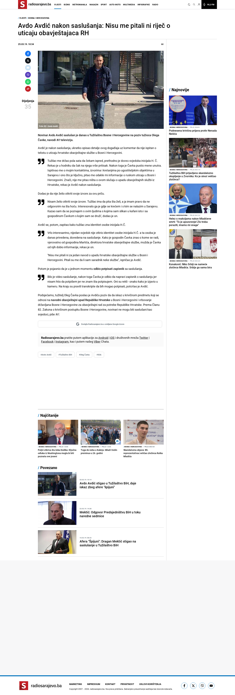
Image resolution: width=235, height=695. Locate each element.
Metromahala (79, 4)
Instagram (62, 341)
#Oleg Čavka (84, 354)
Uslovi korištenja (150, 684)
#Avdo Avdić (46, 354)
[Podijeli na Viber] (28, 75)
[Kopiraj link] (28, 89)
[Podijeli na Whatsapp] (28, 82)
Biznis (67, 4)
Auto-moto (115, 4)
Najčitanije (49, 415)
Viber (97, 341)
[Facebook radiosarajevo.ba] (184, 686)
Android (103, 338)
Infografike (143, 4)
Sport (104, 4)
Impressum (93, 684)
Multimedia (129, 4)
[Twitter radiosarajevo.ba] (193, 686)
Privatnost (127, 684)
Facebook (47, 341)
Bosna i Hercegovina (38, 18)
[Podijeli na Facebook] (28, 53)
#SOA (99, 354)
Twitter (143, 338)
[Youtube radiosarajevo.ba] (211, 686)
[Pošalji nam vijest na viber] (202, 686)
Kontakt (110, 684)
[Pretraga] (194, 4)
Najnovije (180, 89)
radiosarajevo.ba (97, 689)
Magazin (94, 4)
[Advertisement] (101, 383)
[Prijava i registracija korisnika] (199, 4)
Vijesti (57, 4)
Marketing (75, 684)
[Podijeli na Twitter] (28, 61)
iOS (112, 338)
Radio (155, 4)
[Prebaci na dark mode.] (190, 4)
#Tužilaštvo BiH (65, 354)
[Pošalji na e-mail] (28, 68)
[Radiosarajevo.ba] (40, 685)
